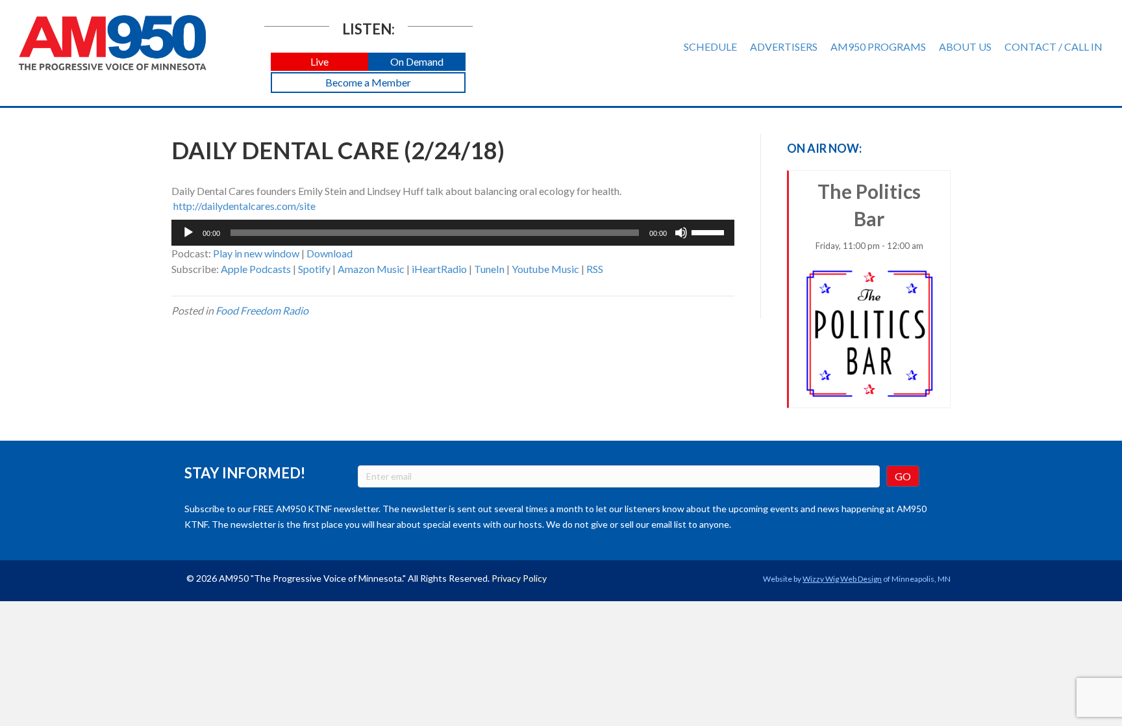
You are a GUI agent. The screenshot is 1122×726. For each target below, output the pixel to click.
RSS (594, 269)
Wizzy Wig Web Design (842, 579)
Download (329, 253)
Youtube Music (545, 269)
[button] (319, 62)
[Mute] (681, 232)
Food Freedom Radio (262, 310)
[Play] (188, 232)
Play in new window (256, 253)
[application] (452, 233)
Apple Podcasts (256, 269)
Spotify (314, 269)
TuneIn (489, 269)
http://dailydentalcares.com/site (244, 206)
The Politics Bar (869, 215)
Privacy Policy (519, 578)
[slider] (710, 231)
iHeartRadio (439, 269)
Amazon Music (371, 269)
